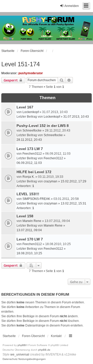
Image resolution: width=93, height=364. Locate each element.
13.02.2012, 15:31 (73, 203)
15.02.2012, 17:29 (73, 181)
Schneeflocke (32, 130)
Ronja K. (28, 177)
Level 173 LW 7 (30, 149)
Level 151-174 (20, 64)
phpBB (22, 345)
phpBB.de (44, 349)
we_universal (19, 354)
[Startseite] (46, 28)
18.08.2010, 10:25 (29, 253)
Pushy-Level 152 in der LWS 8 (43, 126)
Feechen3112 (32, 153)
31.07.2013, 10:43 (76, 116)
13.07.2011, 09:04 (29, 230)
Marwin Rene (31, 221)
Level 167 (25, 107)
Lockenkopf (30, 112)
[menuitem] (10, 359)
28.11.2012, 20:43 (29, 140)
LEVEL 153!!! (28, 194)
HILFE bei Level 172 (34, 172)
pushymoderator (30, 73)
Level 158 (25, 216)
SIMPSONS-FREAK (36, 199)
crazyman (50, 181)
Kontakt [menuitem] (56, 336)
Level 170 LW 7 (30, 239)
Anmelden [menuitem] (71, 6)
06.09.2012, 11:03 (29, 163)
